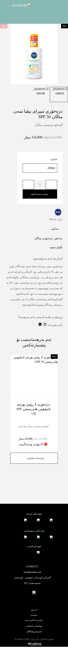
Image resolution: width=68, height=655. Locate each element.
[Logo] (17, 5)
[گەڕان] (47, 650)
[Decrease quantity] (51, 184)
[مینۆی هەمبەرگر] (59, 5)
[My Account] (34, 650)
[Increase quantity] (28, 184)
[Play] (59, 94)
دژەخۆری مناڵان (43, 238)
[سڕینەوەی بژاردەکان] (24, 176)
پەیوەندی (34, 615)
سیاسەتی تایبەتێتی (34, 626)
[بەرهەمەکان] (60, 651)
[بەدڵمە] (15, 392)
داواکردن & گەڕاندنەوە (34, 620)
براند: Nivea (56, 219)
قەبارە (54, 159)
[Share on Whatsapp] (46, 247)
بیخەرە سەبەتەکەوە (39, 194)
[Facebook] (37, 602)
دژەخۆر (58, 238)
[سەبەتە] (7, 650)
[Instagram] (30, 602)
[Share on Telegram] (41, 247)
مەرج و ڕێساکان (34, 631)
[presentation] (6, 54)
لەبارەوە (34, 610)
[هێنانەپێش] (15, 386)
